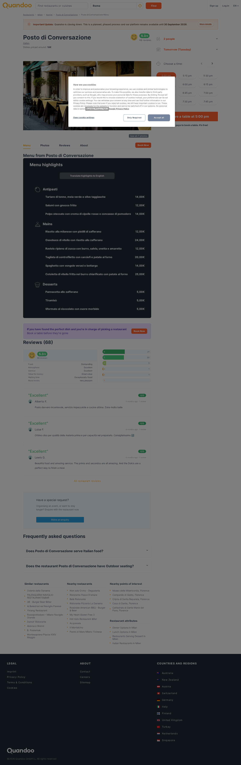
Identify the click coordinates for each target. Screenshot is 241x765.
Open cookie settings (83, 117)
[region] (121, 102)
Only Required (134, 117)
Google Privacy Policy (119, 109)
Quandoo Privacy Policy (97, 109)
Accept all (159, 117)
